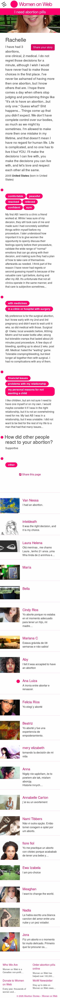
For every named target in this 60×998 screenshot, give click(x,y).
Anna (26, 768)
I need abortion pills (30, 11)
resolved (13, 202)
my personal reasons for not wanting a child (26, 391)
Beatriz (27, 723)
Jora (25, 934)
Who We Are (10, 965)
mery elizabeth (33, 747)
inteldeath (29, 521)
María (26, 567)
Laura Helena (32, 542)
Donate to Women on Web (13, 982)
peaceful (34, 196)
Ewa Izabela (31, 867)
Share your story (42, 47)
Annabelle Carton (35, 797)
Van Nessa (30, 500)
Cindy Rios (30, 609)
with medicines (17, 303)
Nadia (26, 910)
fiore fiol (28, 843)
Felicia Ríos (31, 701)
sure (29, 207)
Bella (26, 588)
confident (14, 207)
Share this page (31, 474)
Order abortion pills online (44, 966)
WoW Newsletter (42, 980)
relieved (30, 202)
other (11, 465)
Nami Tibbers (32, 818)
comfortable (15, 196)
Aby (25, 659)
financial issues (18, 378)
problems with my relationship (27, 384)
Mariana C (30, 638)
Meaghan (29, 888)
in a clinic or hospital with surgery (29, 309)
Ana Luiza (29, 680)
